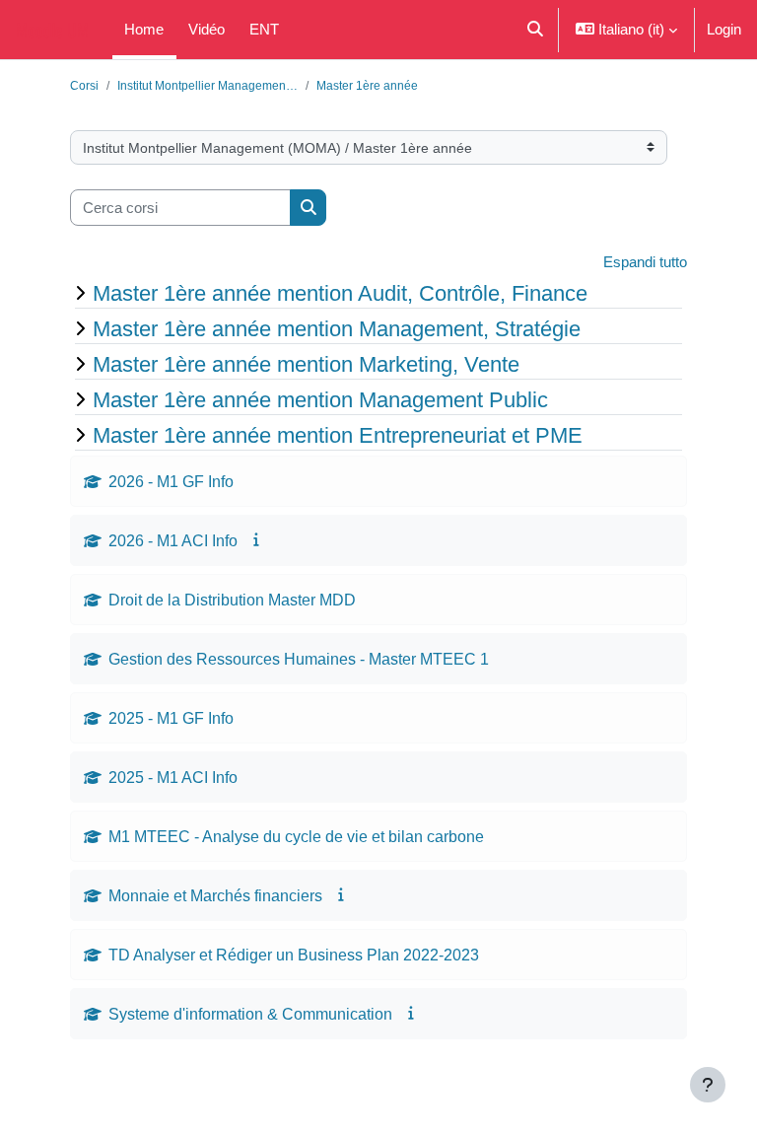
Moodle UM (52, 29)
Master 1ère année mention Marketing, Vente (306, 364)
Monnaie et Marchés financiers (215, 895)
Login (724, 28)
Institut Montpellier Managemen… (207, 85)
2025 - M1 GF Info (171, 718)
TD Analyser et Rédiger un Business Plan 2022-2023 (295, 954)
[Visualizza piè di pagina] (707, 1084)
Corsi (84, 85)
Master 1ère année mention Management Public (320, 399)
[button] (534, 29)
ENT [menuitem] (264, 28)
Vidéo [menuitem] (206, 28)
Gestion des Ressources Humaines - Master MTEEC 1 (298, 659)
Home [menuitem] (144, 28)
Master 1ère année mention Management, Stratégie (337, 328)
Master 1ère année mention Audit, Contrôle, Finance (340, 293)
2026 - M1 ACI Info (173, 540)
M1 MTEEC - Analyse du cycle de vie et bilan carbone (296, 836)
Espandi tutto (645, 261)
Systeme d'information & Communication (250, 1014)
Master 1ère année (367, 85)
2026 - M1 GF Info (171, 481)
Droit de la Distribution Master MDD (232, 599)
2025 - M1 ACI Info (173, 777)
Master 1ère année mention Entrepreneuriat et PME (338, 435)
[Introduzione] (257, 539)
